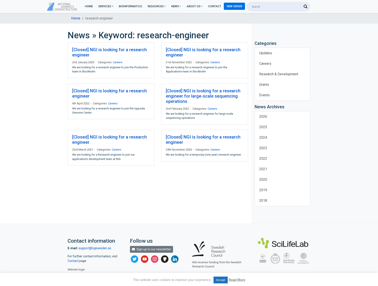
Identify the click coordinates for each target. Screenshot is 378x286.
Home (89, 6)
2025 (263, 127)
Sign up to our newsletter (153, 249)
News (175, 6)
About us (193, 6)
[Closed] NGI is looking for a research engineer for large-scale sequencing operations (203, 96)
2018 (263, 200)
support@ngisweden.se (95, 248)
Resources (156, 6)
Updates (265, 53)
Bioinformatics (130, 6)
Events (264, 95)
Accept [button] (220, 280)
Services (104, 6)
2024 (263, 137)
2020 (263, 179)
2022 (263, 158)
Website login (76, 269)
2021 (263, 169)
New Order (234, 6)
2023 (263, 148)
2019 (263, 190)
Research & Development (278, 74)
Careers (117, 62)
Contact (214, 6)
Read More (237, 280)
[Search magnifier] (306, 7)
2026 (263, 116)
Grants (264, 84)
